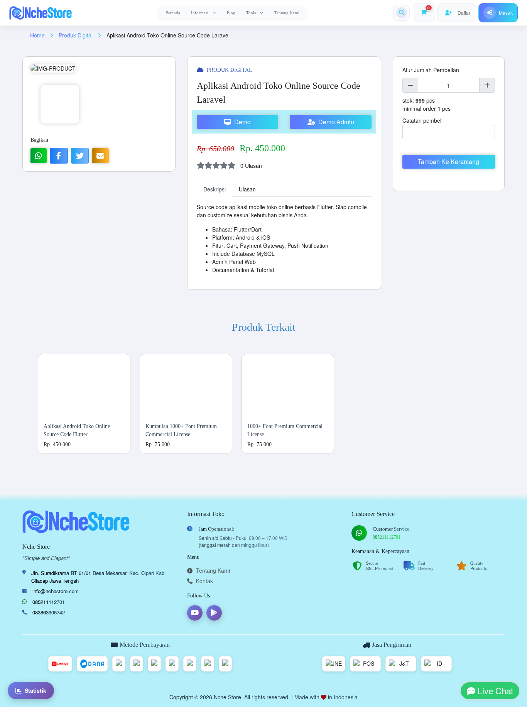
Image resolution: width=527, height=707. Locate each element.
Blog (231, 12)
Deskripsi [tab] (214, 189)
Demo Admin (334, 121)
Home (38, 35)
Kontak (203, 581)
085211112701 (48, 602)
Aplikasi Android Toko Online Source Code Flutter (77, 430)
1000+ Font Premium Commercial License (285, 430)
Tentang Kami (286, 12)
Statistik (35, 690)
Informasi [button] (199, 12)
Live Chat (494, 690)
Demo (241, 121)
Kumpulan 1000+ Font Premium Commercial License (181, 430)
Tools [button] (251, 12)
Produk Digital (76, 35)
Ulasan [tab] (247, 189)
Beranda (173, 12)
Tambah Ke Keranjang (448, 161)
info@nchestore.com (55, 591)
